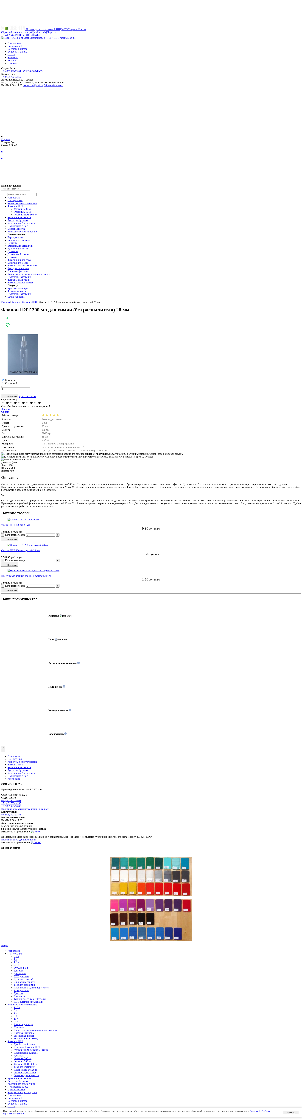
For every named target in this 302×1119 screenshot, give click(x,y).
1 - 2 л (17, 1007)
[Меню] (24, 24)
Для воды (19, 970)
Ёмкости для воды (23, 1024)
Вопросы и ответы (18, 51)
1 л (15, 959)
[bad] (39, 403)
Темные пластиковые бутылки (30, 999)
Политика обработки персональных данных (25, 809)
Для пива (12, 243)
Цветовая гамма (16, 228)
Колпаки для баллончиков (22, 223)
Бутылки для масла (18, 262)
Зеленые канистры (18, 291)
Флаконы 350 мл (22, 211)
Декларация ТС (16, 46)
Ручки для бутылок (18, 220)
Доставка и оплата (17, 48)
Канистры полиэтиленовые (22, 203)
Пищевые (19, 1027)
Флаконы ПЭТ (15, 206)
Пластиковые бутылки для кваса (31, 987)
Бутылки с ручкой (23, 979)
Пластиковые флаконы (26, 1052)
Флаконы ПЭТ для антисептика (31, 1050)
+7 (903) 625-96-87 (11, 806)
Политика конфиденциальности (18, 839)
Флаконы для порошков (20, 282)
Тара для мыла (21, 990)
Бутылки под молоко (19, 240)
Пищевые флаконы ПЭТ (27, 1047)
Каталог (12, 60)
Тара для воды (15, 237)
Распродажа (14, 197)
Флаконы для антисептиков (22, 265)
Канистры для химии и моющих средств (29, 274)
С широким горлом (24, 982)
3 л (15, 1010)
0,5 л (16, 956)
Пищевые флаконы (18, 271)
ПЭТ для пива (21, 976)
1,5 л (16, 962)
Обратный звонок (53, 85)
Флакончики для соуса (19, 260)
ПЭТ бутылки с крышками (28, 1001)
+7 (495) (11, 35)
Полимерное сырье (18, 226)
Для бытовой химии (18, 254)
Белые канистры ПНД (26, 1038)
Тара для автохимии (25, 984)
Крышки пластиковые (19, 217)
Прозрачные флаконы (19, 277)
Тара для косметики (18, 268)
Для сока (12, 257)
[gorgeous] (7, 403)
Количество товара (15, 534)
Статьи (11, 54)
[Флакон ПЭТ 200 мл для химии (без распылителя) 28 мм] (23, 374)
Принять (291, 1112)
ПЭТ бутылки (15, 200)
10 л (16, 1018)
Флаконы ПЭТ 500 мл (25, 214)
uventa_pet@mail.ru (33, 85)
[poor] (31, 403)
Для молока (20, 973)
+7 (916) (31, 35)
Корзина (5, 139)
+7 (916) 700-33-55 (11, 76)
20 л (16, 1021)
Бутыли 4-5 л (21, 967)
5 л (15, 1016)
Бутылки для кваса (18, 248)
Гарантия (12, 63)
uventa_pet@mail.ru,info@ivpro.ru (38, 32)
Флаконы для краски (19, 279)
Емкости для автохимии (20, 245)
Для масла (19, 996)
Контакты (13, 57)
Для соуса (19, 1055)
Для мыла (13, 251)
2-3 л (16, 965)
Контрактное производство (22, 231)
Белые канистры (16, 296)
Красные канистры (18, 288)
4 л (15, 1013)
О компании (14, 43)
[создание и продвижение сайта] (36, 831)
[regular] (23, 403)
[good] (15, 403)
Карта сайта (14, 778)
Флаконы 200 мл (22, 209)
